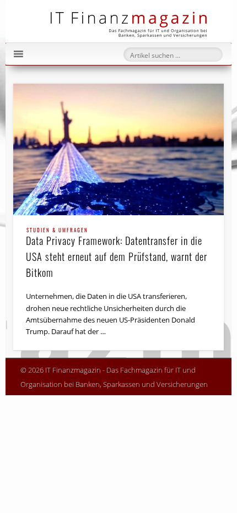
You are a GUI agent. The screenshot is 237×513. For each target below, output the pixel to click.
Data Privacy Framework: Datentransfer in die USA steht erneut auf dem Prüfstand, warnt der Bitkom (116, 254)
